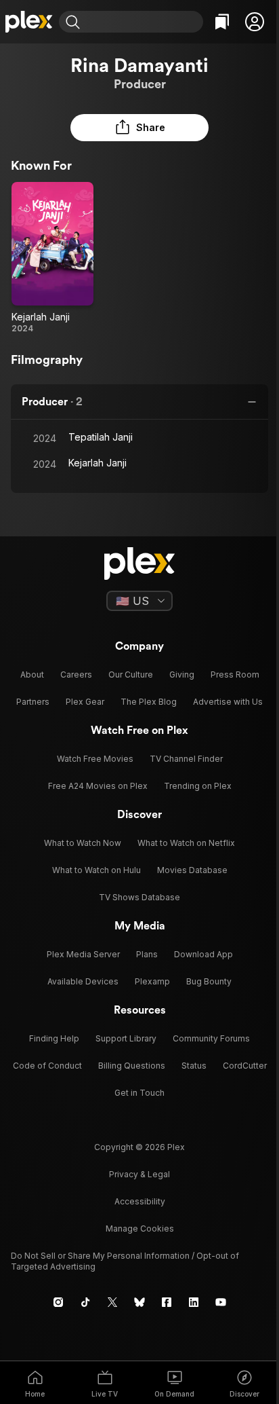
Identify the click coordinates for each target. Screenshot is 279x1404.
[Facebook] (166, 1302)
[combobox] (143, 22)
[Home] (29, 21)
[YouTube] (220, 1302)
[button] (254, 21)
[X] (112, 1302)
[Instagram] (58, 1302)
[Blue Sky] (139, 1302)
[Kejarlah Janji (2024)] (52, 258)
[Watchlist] (222, 21)
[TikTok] (85, 1302)
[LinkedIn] (193, 1302)
